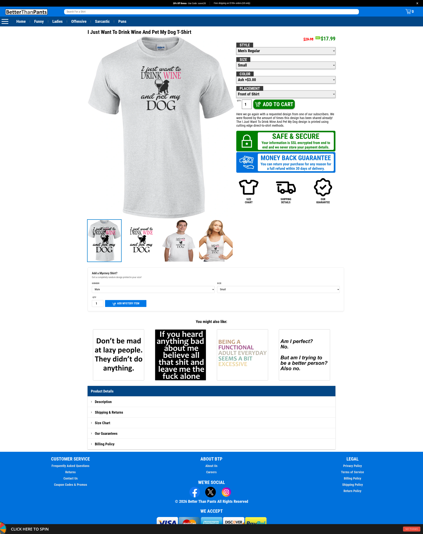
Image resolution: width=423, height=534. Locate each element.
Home (21, 21)
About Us (211, 466)
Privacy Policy (352, 466)
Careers (211, 472)
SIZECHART (249, 201)
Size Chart (102, 423)
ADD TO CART (278, 104)
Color (245, 74)
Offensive (78, 21)
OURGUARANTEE (323, 201)
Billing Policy (105, 444)
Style (245, 45)
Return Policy (352, 491)
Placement (250, 88)
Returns (70, 472)
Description (103, 402)
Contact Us (70, 478)
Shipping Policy (352, 485)
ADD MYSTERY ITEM (128, 303)
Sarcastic (102, 21)
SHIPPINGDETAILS (286, 201)
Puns (122, 21)
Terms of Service (352, 472)
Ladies (57, 21)
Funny (39, 21)
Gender (95, 283)
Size (243, 59)
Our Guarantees (106, 433)
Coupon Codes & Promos (70, 485)
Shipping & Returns (109, 412)
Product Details (102, 391)
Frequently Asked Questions (70, 466)
